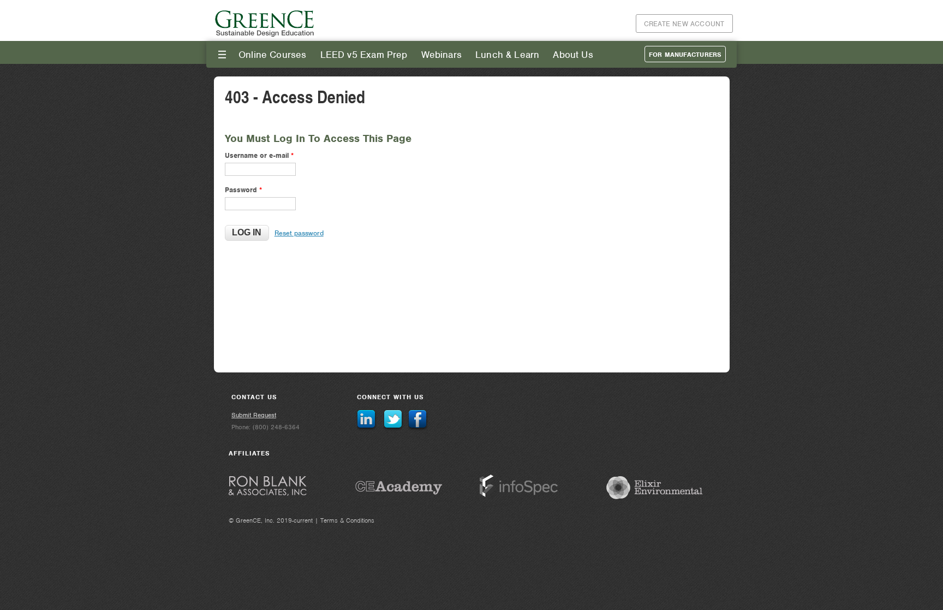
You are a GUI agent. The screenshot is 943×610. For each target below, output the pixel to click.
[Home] (265, 35)
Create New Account (684, 23)
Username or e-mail (259, 155)
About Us (573, 55)
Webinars (441, 55)
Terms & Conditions (347, 520)
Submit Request (253, 415)
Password (243, 189)
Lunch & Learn (507, 55)
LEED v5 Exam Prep (364, 55)
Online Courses (272, 55)
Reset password (299, 233)
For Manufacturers (685, 54)
